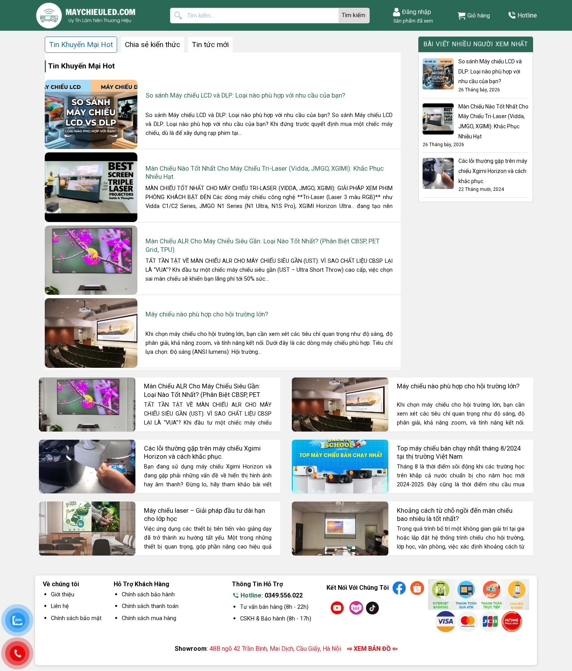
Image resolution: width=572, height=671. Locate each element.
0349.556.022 (284, 595)
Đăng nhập (416, 12)
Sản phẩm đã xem (412, 21)
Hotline (527, 15)
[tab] (81, 45)
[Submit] (354, 15)
